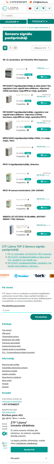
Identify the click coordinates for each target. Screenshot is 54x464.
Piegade (5, 384)
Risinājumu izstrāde (9, 371)
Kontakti (5, 387)
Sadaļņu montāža (9, 374)
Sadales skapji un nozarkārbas (14, 349)
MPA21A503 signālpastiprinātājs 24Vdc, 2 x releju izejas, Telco (26, 139)
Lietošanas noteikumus (26, 443)
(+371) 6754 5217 (18, 2)
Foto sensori (6, 330)
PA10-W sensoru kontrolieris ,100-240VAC (23, 190)
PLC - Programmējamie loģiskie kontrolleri (18, 352)
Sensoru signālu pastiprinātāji (38, 27)
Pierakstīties (41, 317)
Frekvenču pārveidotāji (11, 343)
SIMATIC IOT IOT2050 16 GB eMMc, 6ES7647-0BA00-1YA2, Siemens (24, 217)
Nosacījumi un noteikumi (11, 377)
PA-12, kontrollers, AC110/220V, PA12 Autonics (25, 60)
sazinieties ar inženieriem (12, 401)
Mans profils (6, 380)
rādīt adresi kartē (8, 412)
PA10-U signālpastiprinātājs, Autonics (21, 164)
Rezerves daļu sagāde (10, 364)
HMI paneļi (6, 333)
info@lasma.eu (40, 2)
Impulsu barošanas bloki (11, 346)
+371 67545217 (10, 404)
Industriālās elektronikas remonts (15, 368)
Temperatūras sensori (10, 336)
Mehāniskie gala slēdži (11, 340)
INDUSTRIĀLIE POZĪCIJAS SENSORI (14, 27)
